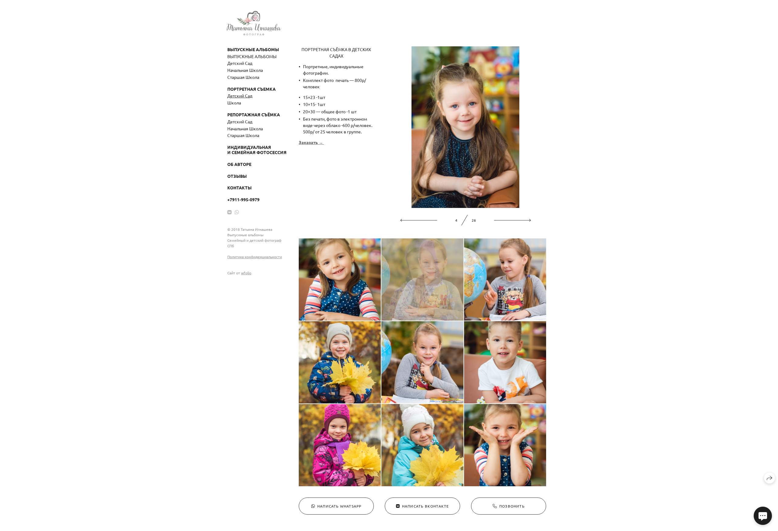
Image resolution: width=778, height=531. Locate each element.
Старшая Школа (243, 77)
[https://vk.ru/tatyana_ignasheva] (229, 212)
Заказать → (311, 142)
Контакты (239, 187)
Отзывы (237, 176)
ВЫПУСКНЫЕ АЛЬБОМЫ (252, 56)
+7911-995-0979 (243, 199)
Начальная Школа (245, 70)
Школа (234, 102)
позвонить (512, 506)
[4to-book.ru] (253, 23)
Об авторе (239, 164)
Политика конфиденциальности (254, 256)
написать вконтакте (425, 506)
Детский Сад (239, 63)
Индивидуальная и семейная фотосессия (257, 149)
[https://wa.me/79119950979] (237, 212)
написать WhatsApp (339, 506)
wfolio (246, 272)
